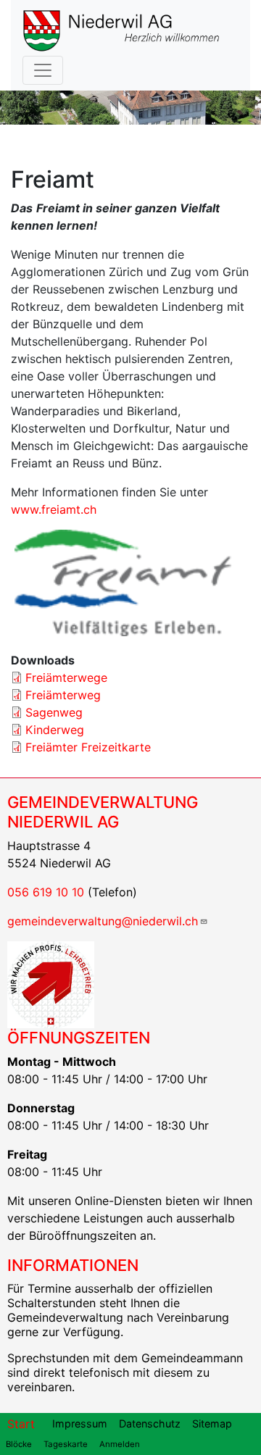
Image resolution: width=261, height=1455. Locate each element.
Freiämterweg (63, 695)
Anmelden (119, 1444)
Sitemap (212, 1423)
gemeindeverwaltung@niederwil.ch (102, 921)
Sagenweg (54, 712)
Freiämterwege (66, 677)
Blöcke (19, 1444)
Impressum (79, 1423)
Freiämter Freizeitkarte (88, 747)
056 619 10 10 (45, 892)
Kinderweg (54, 729)
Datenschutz (150, 1423)
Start (21, 1424)
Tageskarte (66, 1444)
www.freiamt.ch (53, 509)
